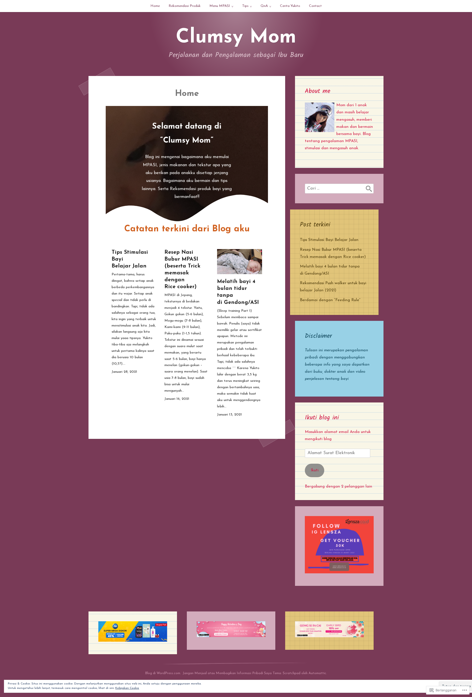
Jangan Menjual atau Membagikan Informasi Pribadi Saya (227, 673)
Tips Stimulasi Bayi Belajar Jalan (329, 240)
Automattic (317, 673)
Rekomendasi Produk (185, 6)
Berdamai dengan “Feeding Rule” (330, 300)
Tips (245, 6)
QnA (264, 6)
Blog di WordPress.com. (163, 673)
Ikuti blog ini (322, 418)
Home (155, 6)
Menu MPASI (219, 6)
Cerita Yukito (290, 6)
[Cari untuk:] (339, 188)
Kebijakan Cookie (127, 688)
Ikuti (315, 470)
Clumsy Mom (236, 37)
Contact (315, 6)
